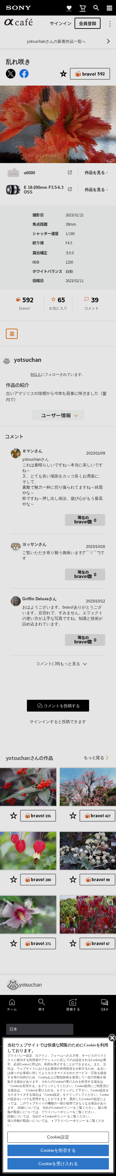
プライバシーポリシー (69, 1120)
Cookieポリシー (55, 1116)
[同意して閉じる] (111, 1037)
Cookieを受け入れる (58, 1163)
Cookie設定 (58, 1136)
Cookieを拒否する (58, 1150)
